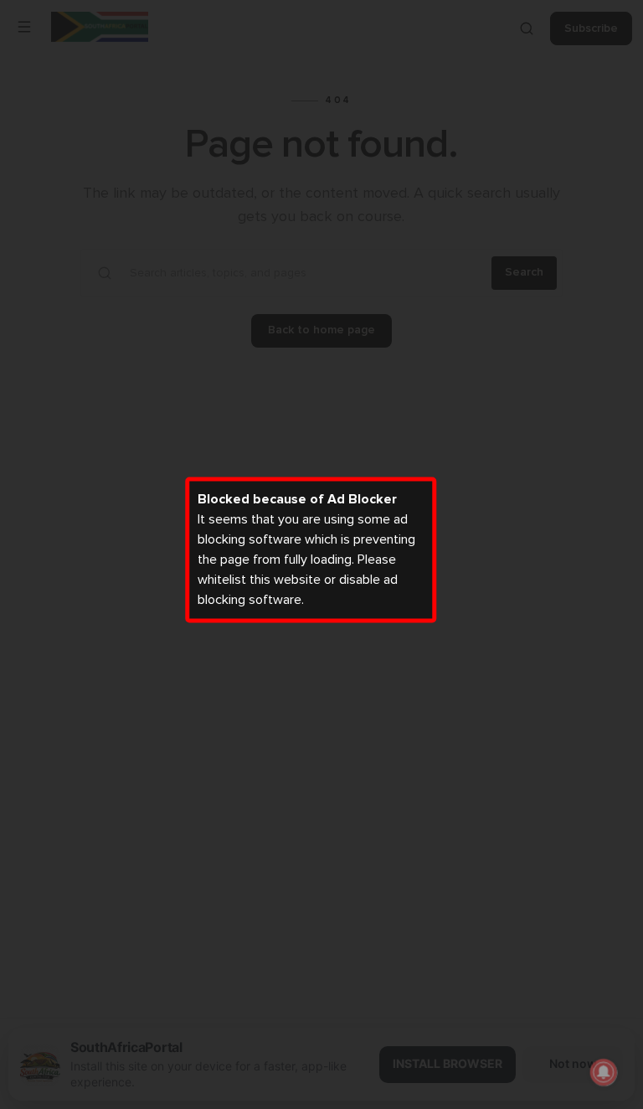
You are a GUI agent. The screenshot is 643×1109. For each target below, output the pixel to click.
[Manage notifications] (603, 1072)
